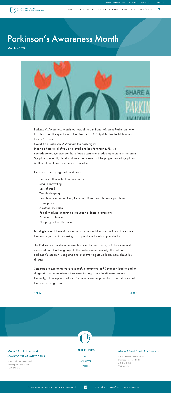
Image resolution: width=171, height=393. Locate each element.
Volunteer (146, 2)
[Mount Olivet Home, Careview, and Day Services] (31, 10)
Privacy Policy (100, 387)
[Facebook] (85, 387)
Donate (133, 2)
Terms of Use (114, 387)
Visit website (123, 366)
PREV (38, 292)
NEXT (132, 292)
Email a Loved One (115, 2)
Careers (160, 2)
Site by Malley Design (131, 387)
